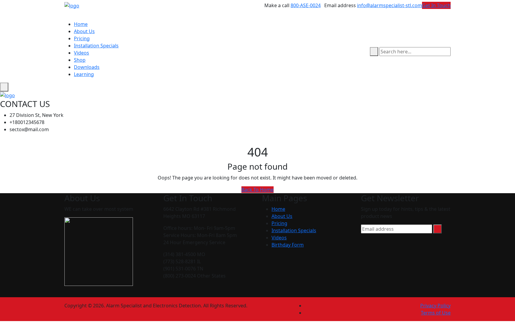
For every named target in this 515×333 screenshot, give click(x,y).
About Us (84, 31)
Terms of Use (436, 312)
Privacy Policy (435, 305)
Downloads (87, 67)
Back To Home (257, 189)
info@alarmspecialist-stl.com (389, 5)
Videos (81, 52)
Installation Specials (96, 45)
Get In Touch (436, 5)
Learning (84, 74)
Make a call (276, 5)
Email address (340, 5)
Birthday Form (288, 244)
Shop (80, 60)
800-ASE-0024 (306, 5)
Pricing (82, 38)
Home (81, 24)
